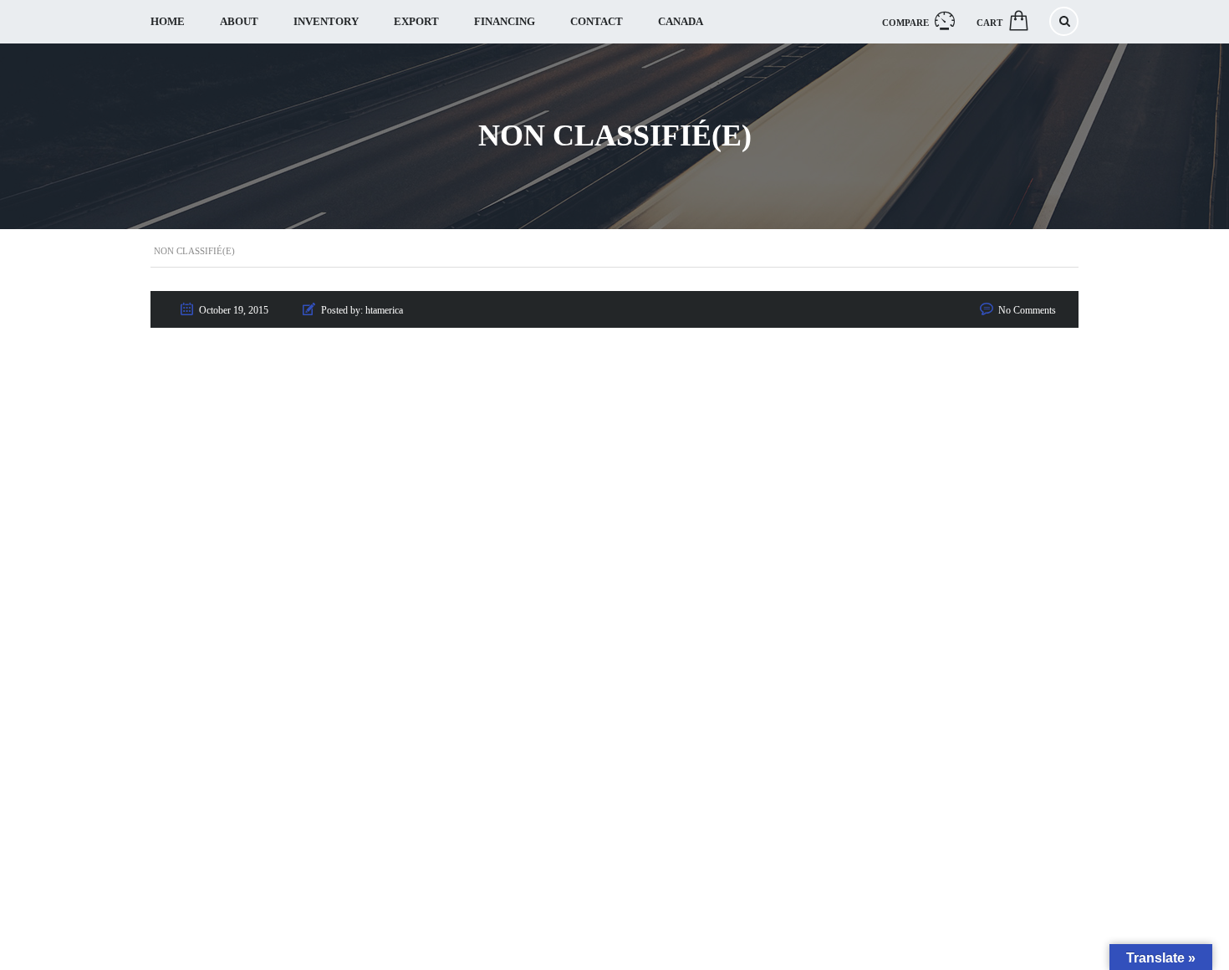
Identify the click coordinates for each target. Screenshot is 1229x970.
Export (416, 21)
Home (167, 21)
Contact (596, 21)
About (239, 21)
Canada (680, 21)
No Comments (1027, 310)
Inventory (326, 21)
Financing (504, 21)
